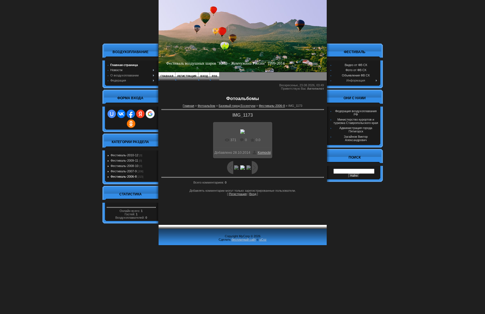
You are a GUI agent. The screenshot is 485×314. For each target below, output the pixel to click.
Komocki (264, 153)
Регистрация (186, 76)
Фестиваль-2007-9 (124, 171)
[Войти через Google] (150, 113)
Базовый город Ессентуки (237, 105)
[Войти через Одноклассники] (131, 123)
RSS (214, 76)
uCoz (263, 239)
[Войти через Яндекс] (140, 114)
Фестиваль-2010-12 (124, 155)
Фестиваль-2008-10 (124, 166)
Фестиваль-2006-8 (124, 176)
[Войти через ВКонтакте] (121, 114)
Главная (167, 76)
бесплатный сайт (244, 239)
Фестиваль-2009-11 (124, 160)
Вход (204, 76)
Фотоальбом (206, 105)
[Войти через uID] (111, 114)
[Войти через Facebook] (131, 114)
